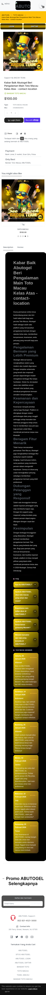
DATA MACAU (23, 229)
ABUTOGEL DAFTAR (23, 963)
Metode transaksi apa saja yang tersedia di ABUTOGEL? (22, 639)
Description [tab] (8, 247)
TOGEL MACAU (23, 975)
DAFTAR (34, 26)
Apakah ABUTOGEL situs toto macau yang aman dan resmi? (23, 596)
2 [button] (20, 236)
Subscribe (36, 904)
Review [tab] (20, 247)
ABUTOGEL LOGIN (23, 959)
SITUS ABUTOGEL (23, 954)
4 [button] (25, 236)
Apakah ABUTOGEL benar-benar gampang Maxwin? (23, 625)
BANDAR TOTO (23, 967)
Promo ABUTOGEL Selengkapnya (24, 881)
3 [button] (23, 236)
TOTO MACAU (18, 15)
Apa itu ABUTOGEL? (23, 584)
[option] (23, 209)
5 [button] (27, 236)
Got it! (7, 991)
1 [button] (18, 236)
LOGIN (11, 26)
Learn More (32, 989)
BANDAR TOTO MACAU (23, 979)
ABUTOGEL (6, 15)
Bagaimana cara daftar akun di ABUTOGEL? (21, 611)
